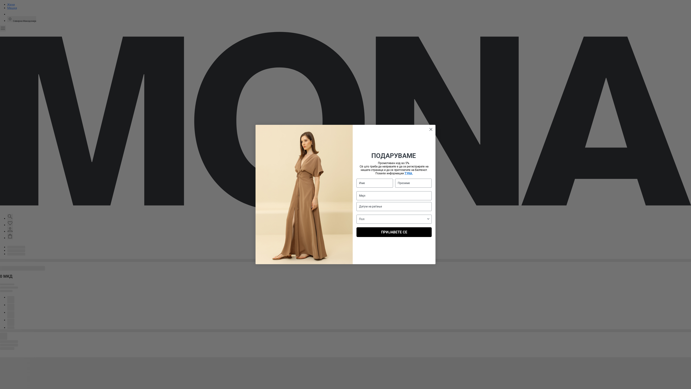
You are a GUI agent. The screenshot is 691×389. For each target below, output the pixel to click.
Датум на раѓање (370, 206)
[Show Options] (428, 219)
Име (362, 183)
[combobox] (393, 219)
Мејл (362, 195)
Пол (361, 219)
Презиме (404, 183)
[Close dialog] (431, 129)
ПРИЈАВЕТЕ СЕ (394, 232)
